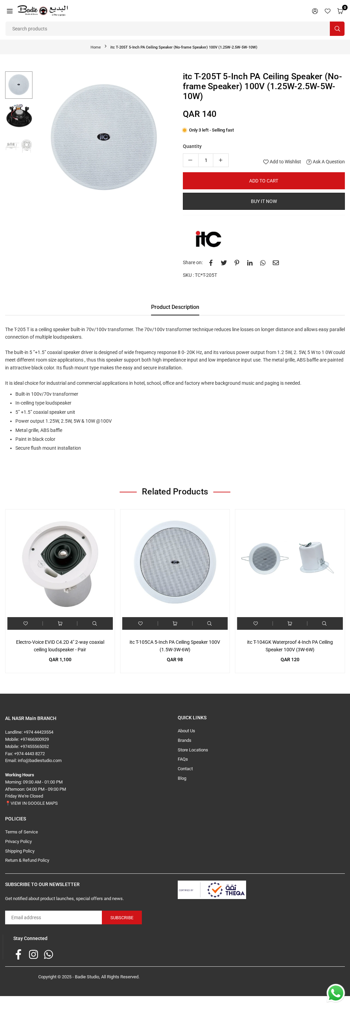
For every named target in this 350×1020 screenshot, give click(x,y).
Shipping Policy (20, 851)
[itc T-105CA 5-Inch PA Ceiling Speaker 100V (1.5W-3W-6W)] (175, 564)
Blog (182, 778)
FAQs (183, 759)
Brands (184, 740)
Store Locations (193, 749)
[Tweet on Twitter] (223, 262)
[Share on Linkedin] (249, 262)
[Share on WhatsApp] (262, 262)
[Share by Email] (275, 262)
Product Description (175, 307)
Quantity (192, 146)
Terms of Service (21, 831)
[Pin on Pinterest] (236, 262)
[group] (104, 139)
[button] (9, 10)
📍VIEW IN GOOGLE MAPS (31, 803)
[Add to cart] (60, 623)
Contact (185, 768)
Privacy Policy (18, 841)
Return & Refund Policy (27, 860)
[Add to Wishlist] (26, 623)
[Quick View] (95, 623)
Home (96, 47)
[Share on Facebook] (210, 262)
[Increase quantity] (220, 160)
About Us (186, 730)
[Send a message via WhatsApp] (336, 993)
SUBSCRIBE (121, 917)
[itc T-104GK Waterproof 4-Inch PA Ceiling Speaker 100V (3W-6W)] (290, 564)
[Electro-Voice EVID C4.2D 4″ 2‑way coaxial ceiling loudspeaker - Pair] (60, 564)
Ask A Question (328, 161)
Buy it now (264, 201)
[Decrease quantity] (190, 160)
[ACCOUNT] (315, 10)
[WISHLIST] (327, 10)
